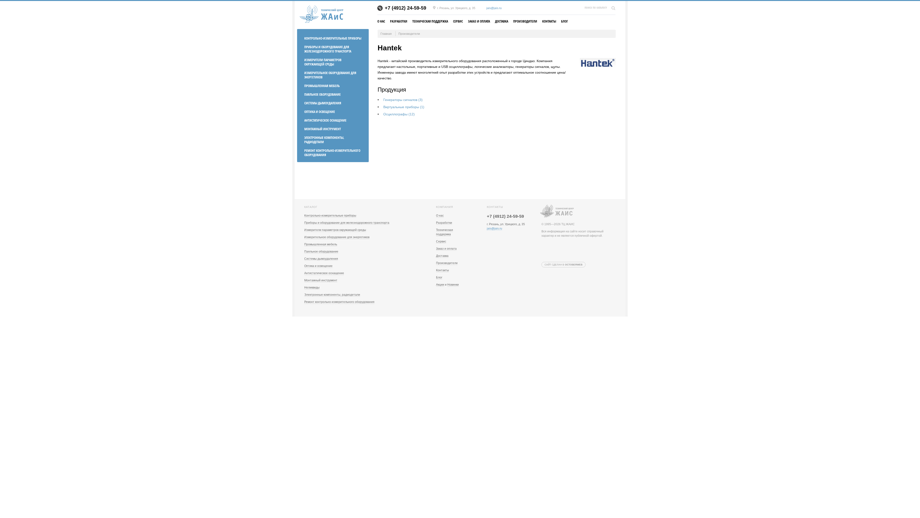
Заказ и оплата (479, 21)
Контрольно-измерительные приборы (332, 38)
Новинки (453, 284)
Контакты (549, 21)
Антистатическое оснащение (325, 120)
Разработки (398, 21)
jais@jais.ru (494, 8)
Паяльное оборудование (322, 94)
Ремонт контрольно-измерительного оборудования (332, 152)
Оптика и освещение (319, 111)
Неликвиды (312, 287)
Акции (440, 284)
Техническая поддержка (430, 21)
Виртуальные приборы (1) (403, 107)
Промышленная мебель (322, 85)
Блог (564, 21)
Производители (525, 21)
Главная (386, 33)
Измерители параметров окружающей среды (322, 62)
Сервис (458, 21)
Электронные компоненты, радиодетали (324, 139)
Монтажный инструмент (322, 129)
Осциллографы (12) (399, 114)
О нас (381, 21)
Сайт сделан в (563, 264)
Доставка (501, 21)
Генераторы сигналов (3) (403, 100)
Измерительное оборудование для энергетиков (330, 75)
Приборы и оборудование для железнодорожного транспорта (327, 49)
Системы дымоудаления (322, 103)
